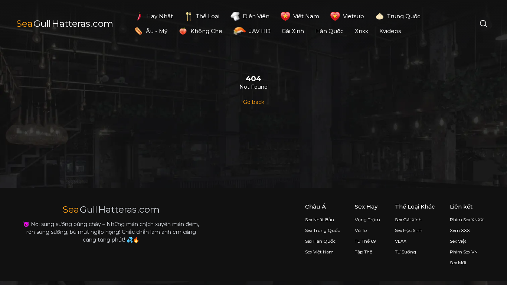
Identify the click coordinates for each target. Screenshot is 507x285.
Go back (253, 102)
